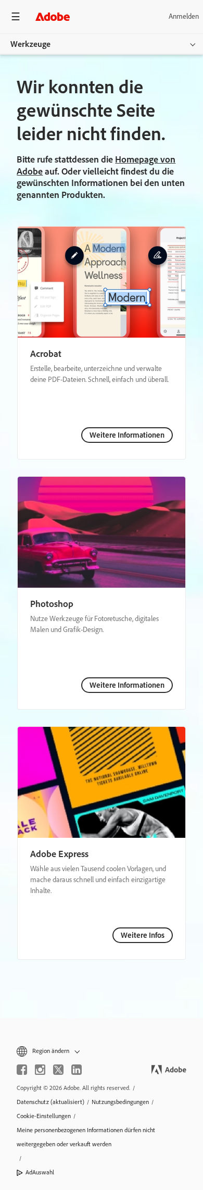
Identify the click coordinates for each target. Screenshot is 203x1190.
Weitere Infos (142, 935)
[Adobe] (52, 16)
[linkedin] (76, 1069)
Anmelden (184, 16)
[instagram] (40, 1069)
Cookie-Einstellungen (44, 1116)
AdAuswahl (40, 1172)
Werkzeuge (30, 44)
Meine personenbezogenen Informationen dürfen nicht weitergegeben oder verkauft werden (86, 1137)
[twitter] (58, 1069)
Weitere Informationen (127, 435)
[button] (101, 1051)
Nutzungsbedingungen (120, 1102)
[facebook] (22, 1069)
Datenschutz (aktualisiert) (50, 1102)
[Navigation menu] (15, 16)
